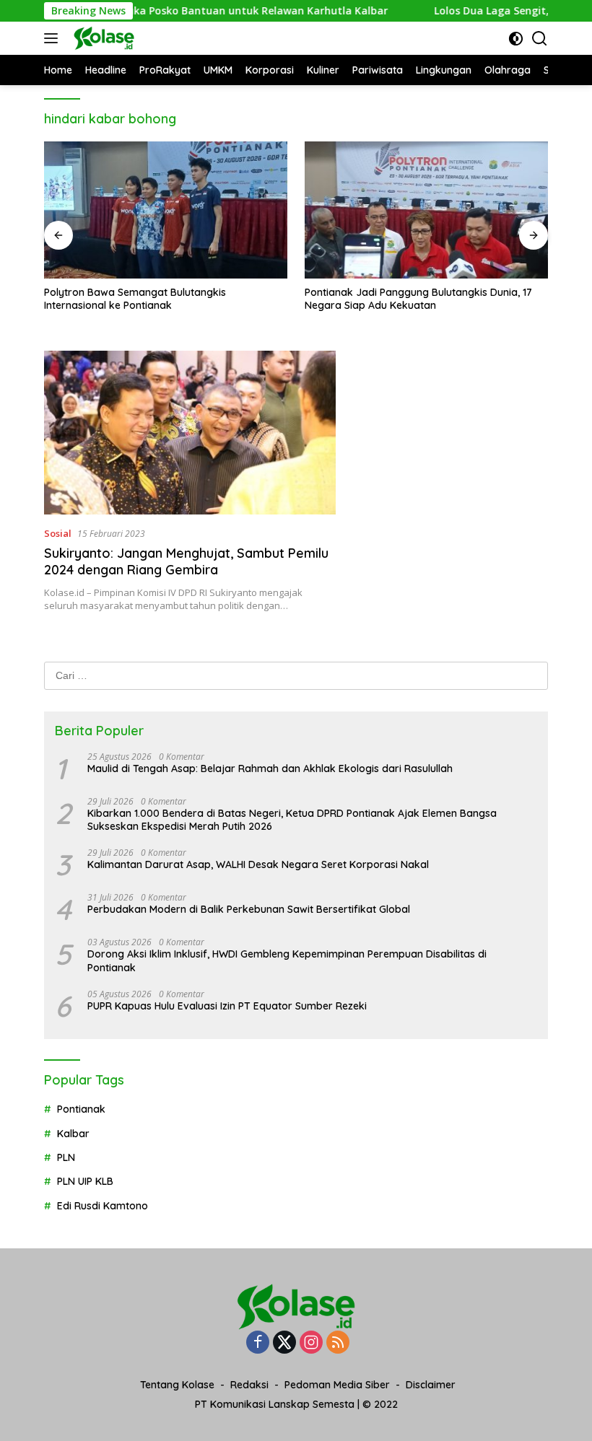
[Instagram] (311, 1343)
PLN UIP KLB (85, 1181)
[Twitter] (284, 1343)
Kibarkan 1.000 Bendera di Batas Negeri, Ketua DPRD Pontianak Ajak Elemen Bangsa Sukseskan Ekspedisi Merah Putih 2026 (292, 820)
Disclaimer (431, 1384)
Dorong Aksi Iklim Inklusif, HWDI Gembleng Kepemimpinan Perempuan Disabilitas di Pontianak (287, 960)
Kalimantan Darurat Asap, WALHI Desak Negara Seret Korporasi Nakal (258, 864)
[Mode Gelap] (516, 39)
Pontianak (81, 1109)
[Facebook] (257, 1343)
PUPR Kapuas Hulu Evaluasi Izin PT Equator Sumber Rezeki (227, 1005)
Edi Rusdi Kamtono (102, 1205)
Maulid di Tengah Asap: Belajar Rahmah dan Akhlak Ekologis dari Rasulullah (270, 768)
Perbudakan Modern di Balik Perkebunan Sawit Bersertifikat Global (248, 909)
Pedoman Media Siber (337, 1384)
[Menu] (54, 38)
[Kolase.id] (102, 38)
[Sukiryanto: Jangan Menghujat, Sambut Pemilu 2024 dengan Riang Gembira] (190, 432)
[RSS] (337, 1343)
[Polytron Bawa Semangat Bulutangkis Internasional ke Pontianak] (165, 210)
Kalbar (73, 1133)
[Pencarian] (539, 39)
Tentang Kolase (177, 1384)
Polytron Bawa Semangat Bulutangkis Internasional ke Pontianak (135, 299)
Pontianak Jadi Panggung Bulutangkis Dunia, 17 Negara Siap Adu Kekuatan (418, 299)
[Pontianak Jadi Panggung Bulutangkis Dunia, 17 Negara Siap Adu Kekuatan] (426, 210)
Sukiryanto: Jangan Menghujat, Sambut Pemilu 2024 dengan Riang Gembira (186, 561)
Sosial (57, 533)
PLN (66, 1157)
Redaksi (249, 1384)
